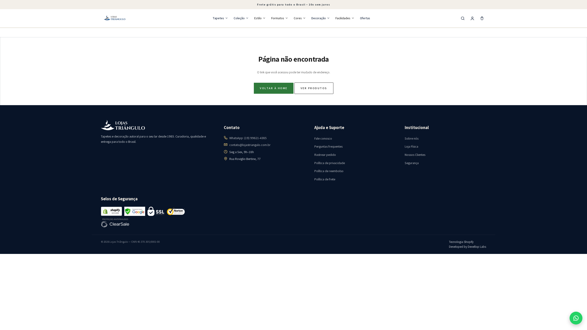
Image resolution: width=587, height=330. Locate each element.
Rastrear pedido (325, 155)
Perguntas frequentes (328, 146)
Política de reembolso (328, 171)
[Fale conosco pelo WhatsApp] (576, 318)
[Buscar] (463, 18)
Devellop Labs (477, 247)
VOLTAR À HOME (273, 88)
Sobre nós (411, 138)
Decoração (318, 18)
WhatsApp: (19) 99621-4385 (248, 138)
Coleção (239, 18)
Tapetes (218, 18)
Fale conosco (323, 138)
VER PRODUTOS (314, 88)
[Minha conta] (472, 18)
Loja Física (411, 146)
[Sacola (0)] (482, 18)
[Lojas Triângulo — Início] (114, 18)
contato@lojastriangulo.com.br (250, 145)
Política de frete (324, 179)
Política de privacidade (329, 163)
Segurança (412, 163)
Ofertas (365, 18)
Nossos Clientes (415, 155)
